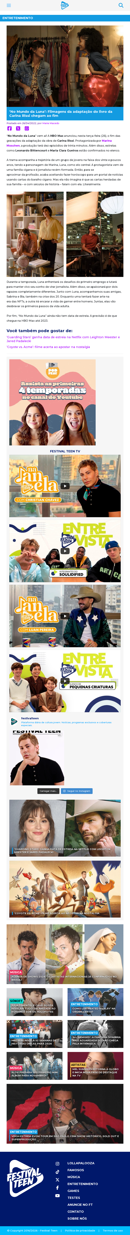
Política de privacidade (80, 1230)
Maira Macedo (50, 123)
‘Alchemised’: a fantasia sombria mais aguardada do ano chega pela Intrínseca (96, 1040)
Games (73, 1191)
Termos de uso (113, 1230)
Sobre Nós (77, 1218)
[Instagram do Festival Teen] (57, 1163)
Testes (74, 1198)
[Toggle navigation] (9, 5)
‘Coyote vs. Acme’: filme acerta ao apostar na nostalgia (48, 347)
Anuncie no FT (80, 1205)
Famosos (76, 1170)
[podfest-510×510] (52, 402)
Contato (76, 1212)
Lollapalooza (81, 1163)
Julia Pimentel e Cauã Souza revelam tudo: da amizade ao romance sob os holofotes (34, 1008)
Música (74, 1177)
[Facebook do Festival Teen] (57, 1187)
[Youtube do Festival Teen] (57, 1195)
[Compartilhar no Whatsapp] (27, 128)
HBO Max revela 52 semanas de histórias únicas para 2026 (34, 1042)
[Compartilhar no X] (18, 128)
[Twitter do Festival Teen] (57, 1179)
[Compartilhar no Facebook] (10, 128)
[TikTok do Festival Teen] (57, 1172)
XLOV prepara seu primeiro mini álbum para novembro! (35, 1074)
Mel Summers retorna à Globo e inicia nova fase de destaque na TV (95, 1072)
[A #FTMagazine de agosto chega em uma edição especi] (36, 758)
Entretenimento (18, 18)
